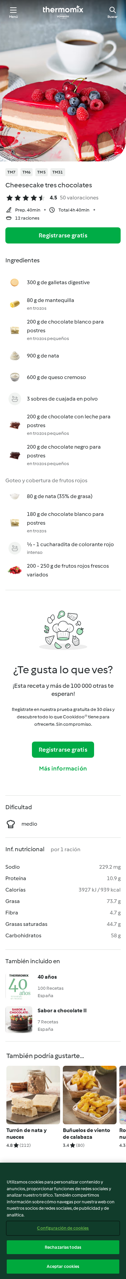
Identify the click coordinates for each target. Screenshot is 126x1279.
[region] (63, 1221)
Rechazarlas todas (63, 1247)
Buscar (113, 16)
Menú (13, 16)
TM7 (11, 172)
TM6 (27, 172)
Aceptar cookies (63, 1266)
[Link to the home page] (63, 12)
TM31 (57, 172)
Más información (63, 768)
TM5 (41, 172)
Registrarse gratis (63, 235)
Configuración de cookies (63, 1228)
